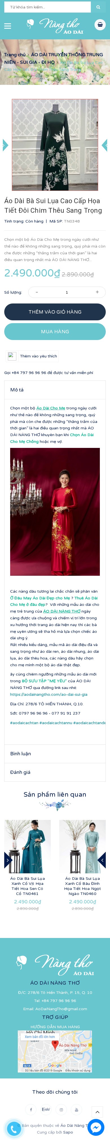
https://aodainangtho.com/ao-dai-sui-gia (48, 694)
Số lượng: (13, 292)
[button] (98, 7)
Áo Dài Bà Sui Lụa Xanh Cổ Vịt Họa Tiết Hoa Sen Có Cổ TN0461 (27, 886)
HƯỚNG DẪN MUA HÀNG (55, 1027)
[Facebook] (30, 1109)
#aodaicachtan (24, 722)
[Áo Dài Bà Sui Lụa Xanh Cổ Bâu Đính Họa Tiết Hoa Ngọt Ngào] (82, 846)
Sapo (68, 1132)
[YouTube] (76, 1109)
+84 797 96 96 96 (29, 372)
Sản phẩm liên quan (55, 795)
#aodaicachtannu (55, 722)
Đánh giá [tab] (20, 772)
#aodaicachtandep (91, 722)
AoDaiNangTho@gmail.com (61, 1009)
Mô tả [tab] (17, 390)
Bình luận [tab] (20, 754)
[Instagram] (61, 1109)
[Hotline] (17, 1127)
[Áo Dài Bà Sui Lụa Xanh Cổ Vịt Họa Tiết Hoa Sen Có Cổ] (27, 846)
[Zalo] (46, 1109)
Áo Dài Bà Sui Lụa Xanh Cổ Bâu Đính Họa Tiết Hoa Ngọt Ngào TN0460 (82, 886)
